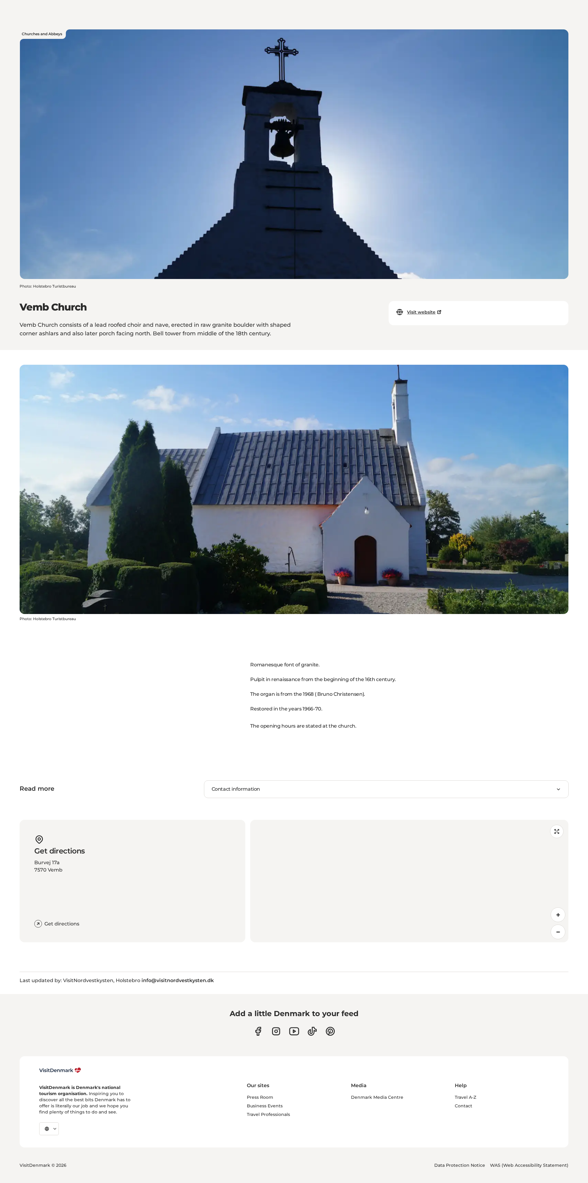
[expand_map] (557, 831)
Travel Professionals (268, 1114)
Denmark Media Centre (377, 1097)
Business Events (265, 1106)
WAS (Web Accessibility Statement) (529, 1165)
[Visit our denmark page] (258, 1031)
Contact (463, 1106)
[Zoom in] (558, 914)
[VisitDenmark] (60, 1070)
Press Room (260, 1097)
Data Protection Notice (459, 1165)
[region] (409, 881)
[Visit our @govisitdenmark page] (312, 1031)
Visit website (421, 312)
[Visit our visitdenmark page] (294, 1031)
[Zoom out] (558, 932)
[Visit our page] (276, 1031)
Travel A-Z (465, 1097)
